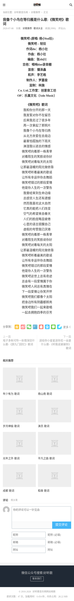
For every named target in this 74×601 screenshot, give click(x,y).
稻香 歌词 (43, 490)
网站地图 (50, 591)
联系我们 (37, 578)
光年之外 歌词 (11, 458)
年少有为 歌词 (11, 393)
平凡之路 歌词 (46, 458)
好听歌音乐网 (37, 5)
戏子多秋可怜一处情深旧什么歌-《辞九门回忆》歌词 (19, 342)
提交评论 (61, 524)
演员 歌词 (43, 426)
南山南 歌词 (45, 393)
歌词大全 (38, 28)
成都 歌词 (8, 490)
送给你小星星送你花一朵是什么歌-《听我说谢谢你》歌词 (55, 344)
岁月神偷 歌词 (11, 426)
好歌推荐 (35, 12)
